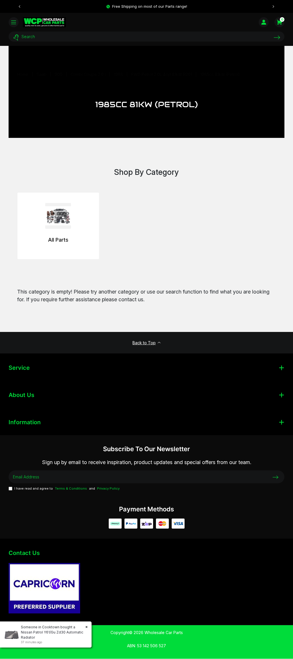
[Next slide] (273, 6)
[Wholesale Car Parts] (44, 22)
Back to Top (144, 342)
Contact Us (24, 553)
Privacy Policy (108, 488)
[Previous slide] (19, 6)
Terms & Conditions (71, 488)
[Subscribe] (275, 477)
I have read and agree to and (67, 488)
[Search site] (277, 37)
